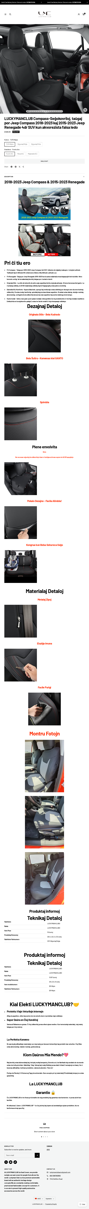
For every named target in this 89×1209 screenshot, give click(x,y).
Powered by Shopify (51, 1204)
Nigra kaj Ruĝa (22, 144)
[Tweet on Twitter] (19, 167)
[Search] (10, 14)
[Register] (37, 1155)
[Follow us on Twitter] (6, 1162)
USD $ (39, 1198)
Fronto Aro (9, 154)
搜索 (48, 1150)
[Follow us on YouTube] (10, 1162)
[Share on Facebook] (11, 167)
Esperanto (49, 1198)
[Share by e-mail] (23, 167)
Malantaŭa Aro (32, 154)
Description (8, 176)
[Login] (79, 14)
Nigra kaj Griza (36, 144)
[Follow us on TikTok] (15, 1162)
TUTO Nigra (9, 144)
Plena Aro (20, 154)
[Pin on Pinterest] (16, 167)
